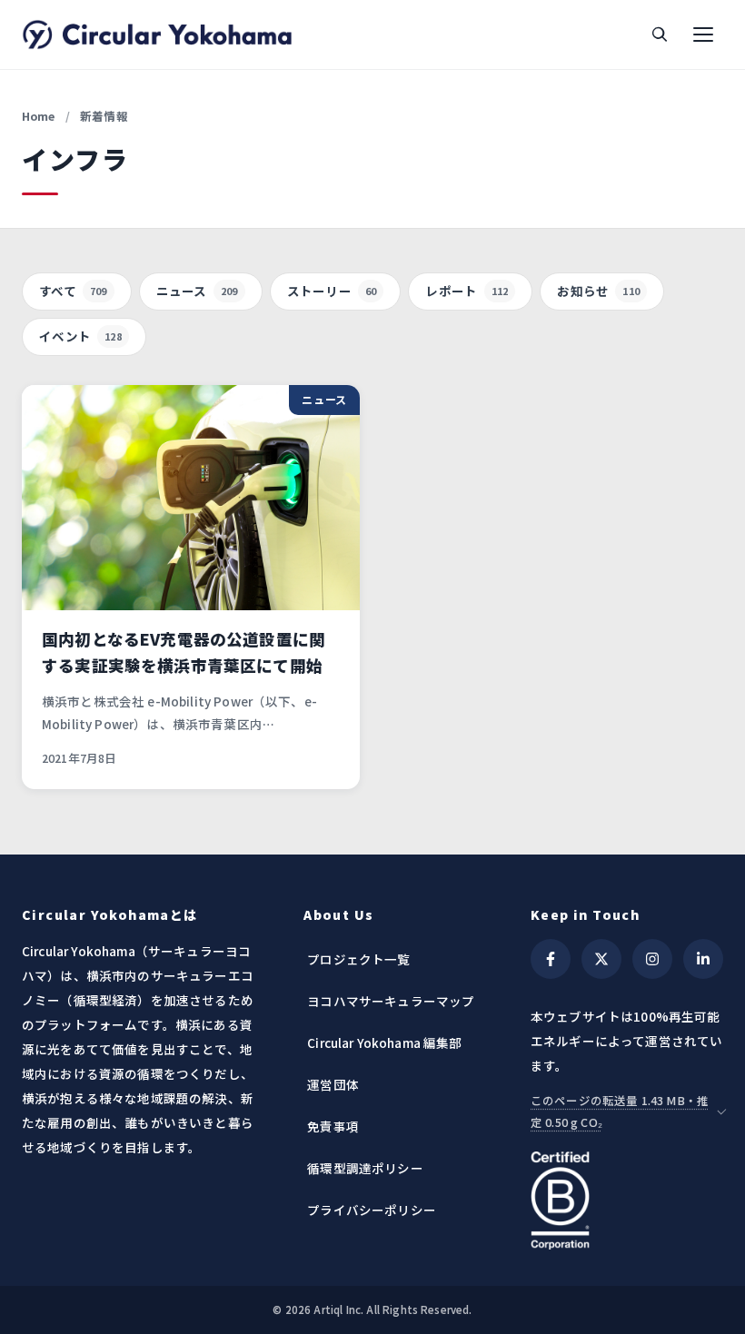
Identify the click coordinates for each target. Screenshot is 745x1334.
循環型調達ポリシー (364, 1168)
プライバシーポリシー (371, 1210)
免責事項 (333, 1126)
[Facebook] (551, 959)
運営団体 (333, 1084)
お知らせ (598, 291)
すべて (73, 291)
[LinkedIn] (703, 959)
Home (38, 115)
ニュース (197, 291)
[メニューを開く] (703, 34)
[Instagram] (652, 959)
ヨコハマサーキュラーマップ (390, 1001)
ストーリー (332, 291)
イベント (80, 336)
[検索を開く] (660, 34)
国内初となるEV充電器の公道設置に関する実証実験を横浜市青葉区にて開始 (183, 652)
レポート (466, 291)
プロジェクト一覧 (358, 959)
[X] (601, 959)
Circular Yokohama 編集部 (384, 1042)
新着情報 (104, 115)
